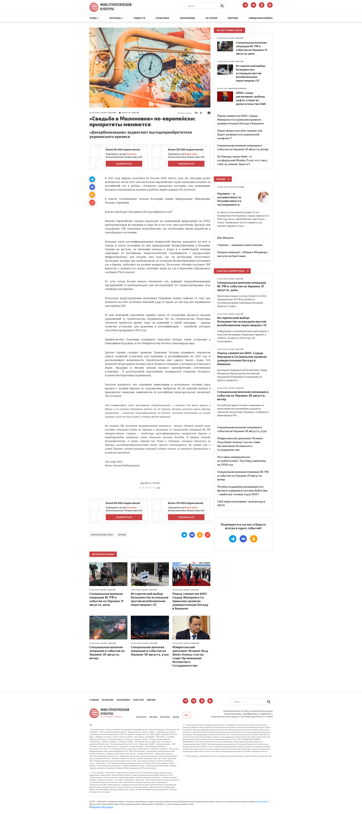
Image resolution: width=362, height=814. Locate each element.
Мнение (233, 18)
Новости (139, 18)
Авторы (153, 716)
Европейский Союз (102, 534)
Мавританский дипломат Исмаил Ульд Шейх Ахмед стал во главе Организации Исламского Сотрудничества (190, 656)
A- (201, 112)
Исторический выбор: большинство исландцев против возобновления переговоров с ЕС (149, 599)
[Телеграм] (92, 179)
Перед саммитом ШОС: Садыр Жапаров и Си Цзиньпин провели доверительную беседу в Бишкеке (190, 601)
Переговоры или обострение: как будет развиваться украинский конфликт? (239, 134)
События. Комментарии (230, 271)
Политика (162, 18)
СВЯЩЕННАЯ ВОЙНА (261, 18)
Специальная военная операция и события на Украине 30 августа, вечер (107, 652)
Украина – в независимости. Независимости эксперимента (229, 199)
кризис (122, 534)
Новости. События (130, 112)
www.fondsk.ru (262, 801)
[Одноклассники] (92, 195)
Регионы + (116, 18)
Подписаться (124, 163)
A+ (196, 112)
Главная (94, 700)
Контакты (165, 716)
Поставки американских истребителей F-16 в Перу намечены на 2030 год (241, 460)
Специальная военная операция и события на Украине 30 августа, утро (150, 650)
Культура (138, 700)
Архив (176, 716)
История (211, 18)
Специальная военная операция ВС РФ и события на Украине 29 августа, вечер (243, 475)
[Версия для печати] (209, 112)
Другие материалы (103, 554)
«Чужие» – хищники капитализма (239, 245)
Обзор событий (108, 112)
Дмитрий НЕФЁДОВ (237, 88)
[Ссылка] (92, 202)
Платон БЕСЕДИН (236, 187)
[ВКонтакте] (92, 187)
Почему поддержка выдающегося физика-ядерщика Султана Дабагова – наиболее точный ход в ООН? (242, 490)
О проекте (141, 716)
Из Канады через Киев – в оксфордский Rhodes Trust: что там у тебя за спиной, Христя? (242, 160)
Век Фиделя (225, 237)
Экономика (187, 18)
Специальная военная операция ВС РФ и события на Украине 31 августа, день (106, 599)
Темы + (94, 18)
